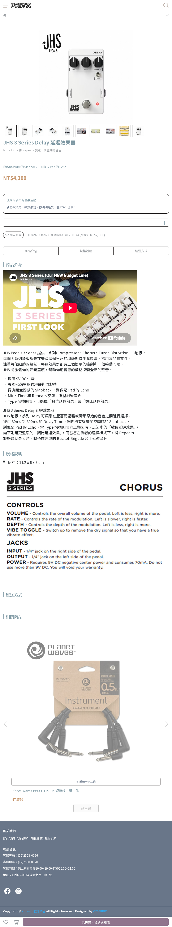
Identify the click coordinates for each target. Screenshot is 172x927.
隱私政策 (37, 838)
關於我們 (9, 838)
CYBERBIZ (100, 911)
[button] (166, 724)
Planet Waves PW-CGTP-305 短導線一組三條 (45, 791)
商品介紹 (31, 251)
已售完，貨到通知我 (96, 922)
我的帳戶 (23, 838)
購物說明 (50, 838)
